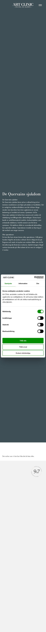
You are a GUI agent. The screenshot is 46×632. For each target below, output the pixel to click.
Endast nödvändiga (23, 353)
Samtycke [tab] (8, 283)
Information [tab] (23, 283)
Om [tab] (37, 283)
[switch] (40, 318)
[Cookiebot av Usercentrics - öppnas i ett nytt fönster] (34, 277)
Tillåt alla (23, 341)
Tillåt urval (23, 347)
